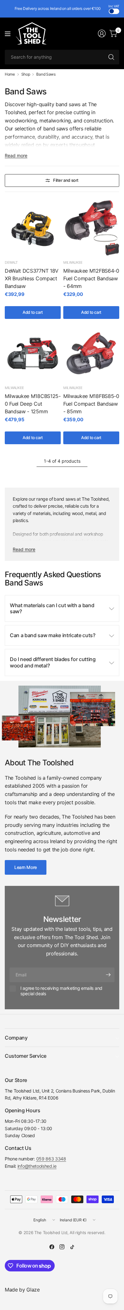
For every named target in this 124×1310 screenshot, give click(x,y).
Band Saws (45, 74)
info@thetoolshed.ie (37, 1166)
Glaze (32, 1289)
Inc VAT (113, 6)
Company (16, 1037)
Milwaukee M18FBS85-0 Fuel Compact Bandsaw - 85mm (91, 404)
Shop (25, 74)
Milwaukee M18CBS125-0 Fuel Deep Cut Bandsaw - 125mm (33, 404)
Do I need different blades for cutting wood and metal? (53, 662)
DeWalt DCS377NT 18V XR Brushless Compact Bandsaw (32, 278)
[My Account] (101, 33)
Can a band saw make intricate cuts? (52, 635)
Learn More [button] (25, 867)
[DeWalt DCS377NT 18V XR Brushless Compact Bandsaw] (33, 228)
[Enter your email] (108, 975)
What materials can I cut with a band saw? (52, 608)
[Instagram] (62, 1247)
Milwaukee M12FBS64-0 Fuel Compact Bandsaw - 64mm (91, 278)
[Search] (111, 57)
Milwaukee (73, 262)
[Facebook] (52, 1247)
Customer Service (25, 1056)
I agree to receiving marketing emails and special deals (61, 991)
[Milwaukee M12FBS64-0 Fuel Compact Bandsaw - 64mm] (91, 228)
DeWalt (11, 262)
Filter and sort (66, 180)
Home (10, 74)
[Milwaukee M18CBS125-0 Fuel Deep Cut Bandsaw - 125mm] (33, 353)
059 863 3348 (51, 1158)
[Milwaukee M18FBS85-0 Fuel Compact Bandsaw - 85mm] (91, 353)
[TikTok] (72, 1247)
